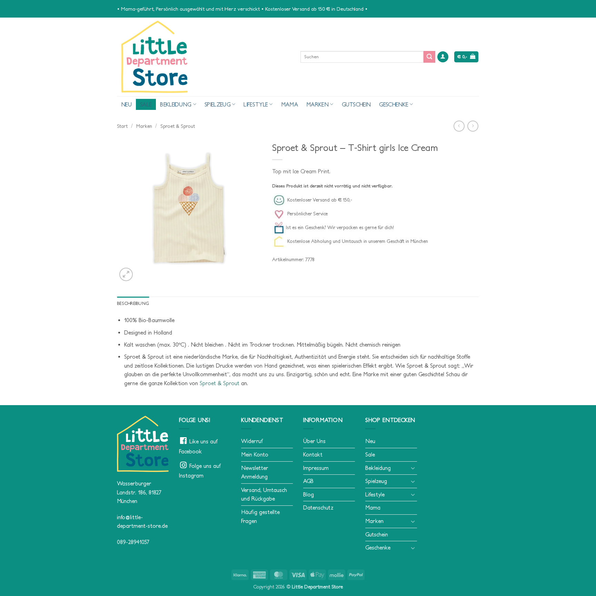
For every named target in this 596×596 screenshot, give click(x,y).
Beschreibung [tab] (133, 303)
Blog (308, 494)
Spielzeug (218, 104)
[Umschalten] (413, 468)
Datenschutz (318, 507)
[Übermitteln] (429, 57)
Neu (126, 104)
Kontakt (312, 454)
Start (122, 126)
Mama (289, 104)
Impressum (316, 468)
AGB (308, 481)
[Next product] (459, 126)
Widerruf (251, 441)
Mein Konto (254, 454)
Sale (146, 104)
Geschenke (393, 104)
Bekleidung (175, 104)
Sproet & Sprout (177, 126)
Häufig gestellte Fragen (260, 516)
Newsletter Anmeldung (254, 472)
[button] (442, 57)
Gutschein (356, 104)
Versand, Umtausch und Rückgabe (264, 494)
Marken (317, 104)
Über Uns (314, 441)
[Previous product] (472, 126)
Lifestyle (256, 104)
